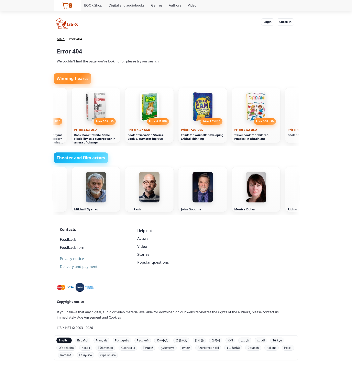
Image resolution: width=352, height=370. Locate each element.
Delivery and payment (79, 266)
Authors (175, 5)
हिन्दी (230, 340)
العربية (261, 340)
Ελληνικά (85, 355)
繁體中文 (181, 340)
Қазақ (85, 347)
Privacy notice (72, 258)
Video (192, 5)
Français (101, 340)
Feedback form (73, 247)
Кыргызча (128, 347)
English (64, 340)
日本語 (199, 340)
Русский (142, 340)
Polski (288, 347)
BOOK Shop (93, 5)
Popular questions (153, 262)
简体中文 (162, 340)
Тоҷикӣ (148, 347)
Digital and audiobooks (127, 5)
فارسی (245, 340)
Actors (142, 238)
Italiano (272, 347)
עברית (186, 347)
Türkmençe (105, 347)
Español (82, 340)
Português (122, 340)
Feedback (68, 239)
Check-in (285, 22)
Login (268, 22)
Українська (108, 355)
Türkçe (277, 340)
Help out (144, 230)
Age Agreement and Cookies (99, 317)
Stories (143, 254)
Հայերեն (233, 347)
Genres (156, 5)
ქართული (167, 347)
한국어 (215, 340)
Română (65, 355)
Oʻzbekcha (66, 347)
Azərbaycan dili (208, 347)
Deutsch (253, 347)
